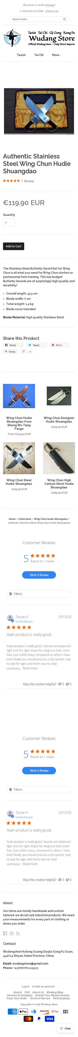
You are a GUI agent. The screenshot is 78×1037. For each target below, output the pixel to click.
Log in (25, 986)
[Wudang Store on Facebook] (5, 933)
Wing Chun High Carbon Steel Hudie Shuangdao (59, 483)
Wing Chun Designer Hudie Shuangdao (59, 419)
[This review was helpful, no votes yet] (60, 684)
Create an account (43, 986)
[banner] (39, 38)
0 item (31, 11)
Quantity (9, 215)
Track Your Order (16, 998)
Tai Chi (39, 55)
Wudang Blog (54, 992)
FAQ (27, 992)
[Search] (64, 19)
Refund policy (61, 998)
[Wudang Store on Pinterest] (11, 933)
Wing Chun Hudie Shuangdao (50, 519)
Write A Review (39, 575)
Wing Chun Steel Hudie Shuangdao (19, 481)
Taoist (21, 55)
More (56, 55)
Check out (51, 11)
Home (12, 519)
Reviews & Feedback (19, 995)
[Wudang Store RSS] (18, 933)
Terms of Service (40, 998)
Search (17, 992)
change (49, 5)
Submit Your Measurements (52, 995)
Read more (30, 668)
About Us (38, 992)
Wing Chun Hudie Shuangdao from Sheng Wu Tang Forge (19, 423)
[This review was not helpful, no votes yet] (67, 684)
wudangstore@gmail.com (30, 963)
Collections (24, 519)
